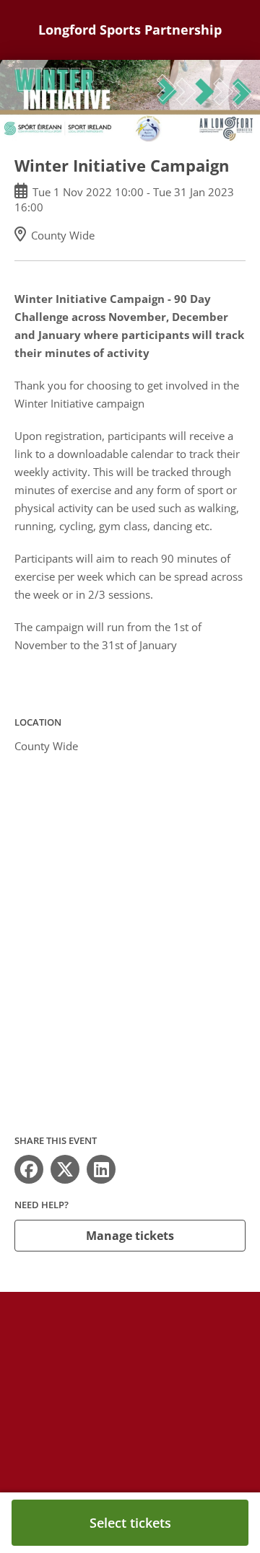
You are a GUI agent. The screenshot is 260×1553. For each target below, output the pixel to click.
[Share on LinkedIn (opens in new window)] (101, 1169)
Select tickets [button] (130, 1522)
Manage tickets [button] (130, 1236)
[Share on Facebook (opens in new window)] (28, 1169)
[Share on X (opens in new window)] (65, 1169)
